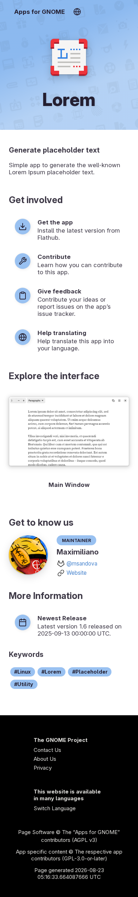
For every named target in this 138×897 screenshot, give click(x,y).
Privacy (43, 767)
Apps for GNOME (39, 11)
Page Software (36, 832)
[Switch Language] (77, 12)
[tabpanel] (69, 441)
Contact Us (47, 750)
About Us (45, 758)
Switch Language (55, 808)
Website (77, 572)
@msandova (82, 563)
